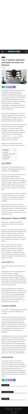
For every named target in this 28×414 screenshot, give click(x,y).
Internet (6, 55)
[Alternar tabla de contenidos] (14, 150)
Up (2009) (5, 152)
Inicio (2, 55)
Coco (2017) (6, 155)
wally (4, 67)
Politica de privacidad (8, 408)
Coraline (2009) (7, 157)
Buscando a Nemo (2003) (9, 153)
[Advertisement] (14, 14)
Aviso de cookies (10, 409)
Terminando (6, 158)
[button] (2, 52)
